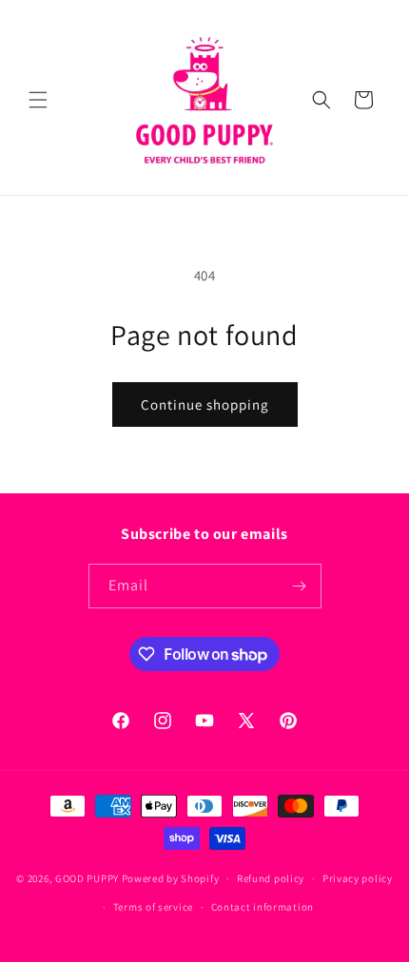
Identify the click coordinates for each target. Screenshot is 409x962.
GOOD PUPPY (87, 878)
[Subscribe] (300, 586)
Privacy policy (357, 878)
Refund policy (270, 878)
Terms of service (153, 907)
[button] (38, 100)
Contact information (262, 907)
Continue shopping (205, 404)
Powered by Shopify (171, 878)
